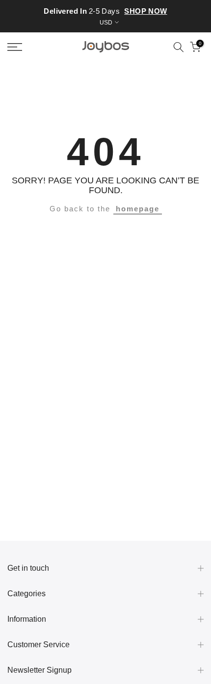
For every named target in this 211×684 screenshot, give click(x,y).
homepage (137, 208)
